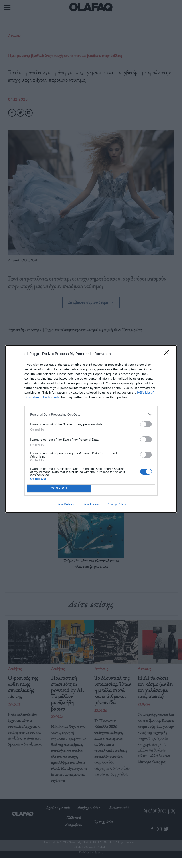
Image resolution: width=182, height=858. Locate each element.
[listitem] (91, 414)
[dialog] (91, 429)
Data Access (91, 504)
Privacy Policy (116, 504)
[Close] (168, 354)
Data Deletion (65, 504)
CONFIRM (59, 488)
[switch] (146, 424)
